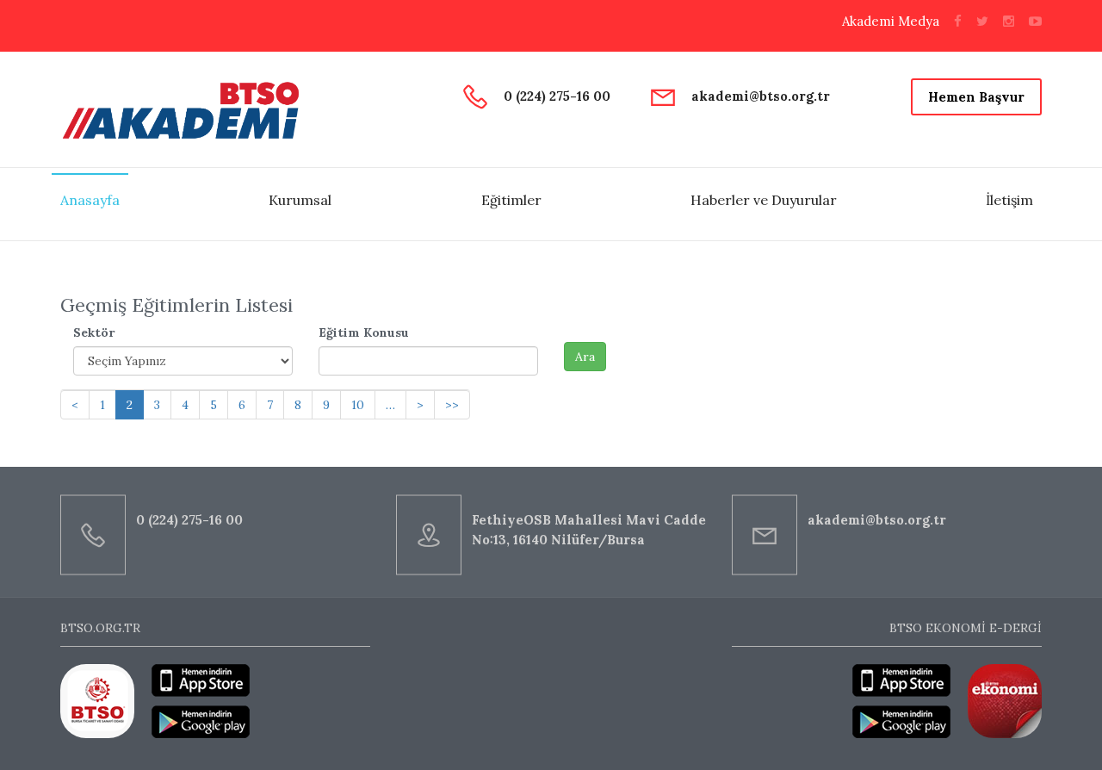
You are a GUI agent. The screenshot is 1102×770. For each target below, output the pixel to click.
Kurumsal (300, 199)
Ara (585, 356)
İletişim (1009, 199)
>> (452, 405)
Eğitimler (511, 199)
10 (357, 405)
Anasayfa (90, 199)
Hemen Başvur (976, 97)
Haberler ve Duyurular (763, 199)
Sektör (94, 332)
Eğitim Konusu (364, 332)
